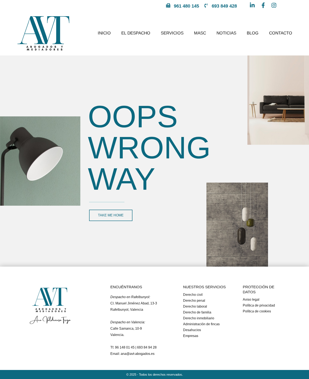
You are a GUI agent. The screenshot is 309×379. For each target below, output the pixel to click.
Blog (253, 33)
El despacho (135, 33)
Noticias (226, 33)
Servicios (172, 33)
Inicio (104, 33)
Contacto (280, 33)
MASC (200, 33)
